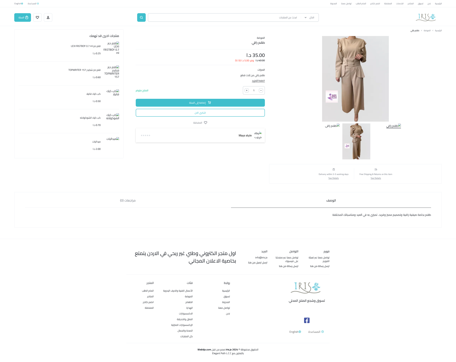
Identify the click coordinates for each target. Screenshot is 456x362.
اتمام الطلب (361, 3)
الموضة (427, 30)
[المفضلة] (37, 17)
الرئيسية (438, 3)
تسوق (420, 3)
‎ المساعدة (32, 3)
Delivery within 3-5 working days (334, 174)
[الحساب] (48, 17)
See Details (376, 178)
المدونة (333, 3)
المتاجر (411, 3)
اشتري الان (200, 112)
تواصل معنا (346, 3)
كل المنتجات (186, 336)
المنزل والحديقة (185, 319)
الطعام (189, 302)
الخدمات (399, 3)
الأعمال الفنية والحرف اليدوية (178, 290)
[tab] (331, 200)
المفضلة (388, 3)
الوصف (331, 200)
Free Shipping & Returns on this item (375, 174)
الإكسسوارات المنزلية (182, 325)
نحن (429, 3)
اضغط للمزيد (258, 80)
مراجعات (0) (128, 200)
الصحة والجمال (185, 330)
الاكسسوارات (186, 313)
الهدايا (189, 307)
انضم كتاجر (375, 3)
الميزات (261, 70)
